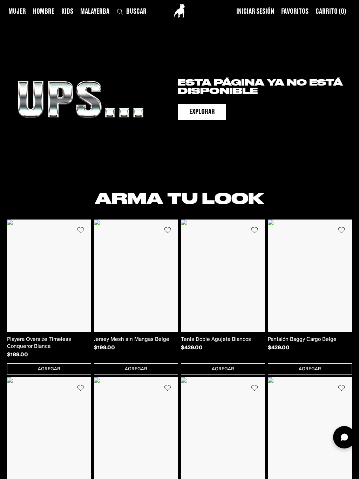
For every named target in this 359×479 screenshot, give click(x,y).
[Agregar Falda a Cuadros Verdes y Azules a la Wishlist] (80, 388)
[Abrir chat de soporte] (344, 437)
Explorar (202, 111)
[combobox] (49, 369)
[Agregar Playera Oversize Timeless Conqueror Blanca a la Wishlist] (80, 230)
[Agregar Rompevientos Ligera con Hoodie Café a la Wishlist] (254, 388)
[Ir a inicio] (179, 11)
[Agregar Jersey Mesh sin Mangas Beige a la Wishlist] (167, 230)
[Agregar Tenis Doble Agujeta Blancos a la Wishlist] (254, 230)
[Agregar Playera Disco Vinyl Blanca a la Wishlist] (341, 388)
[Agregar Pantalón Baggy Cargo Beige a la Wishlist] (341, 230)
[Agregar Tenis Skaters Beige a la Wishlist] (167, 388)
